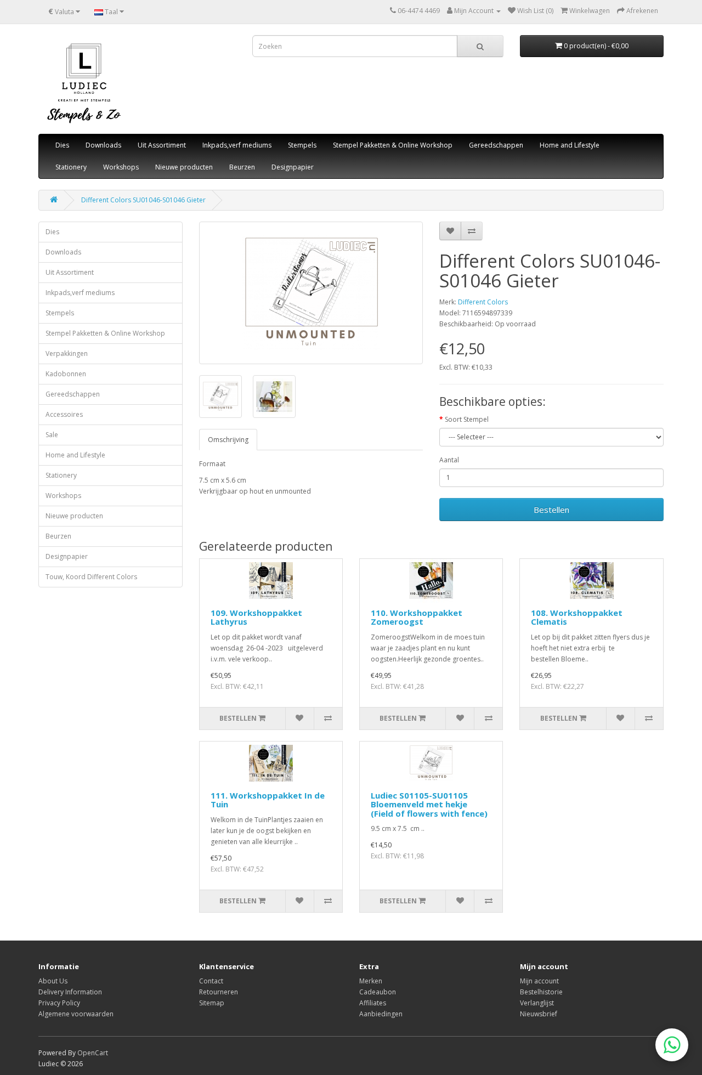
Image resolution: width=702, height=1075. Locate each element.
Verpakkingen (67, 353)
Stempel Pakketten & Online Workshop (392, 145)
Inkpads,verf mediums (236, 145)
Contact (211, 981)
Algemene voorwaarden (76, 1014)
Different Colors (483, 302)
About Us (52, 981)
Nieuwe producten (184, 167)
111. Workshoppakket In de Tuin (268, 800)
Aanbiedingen (381, 1014)
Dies (62, 145)
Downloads (103, 145)
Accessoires (64, 414)
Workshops (121, 167)
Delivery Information (70, 992)
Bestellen (551, 509)
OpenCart (92, 1052)
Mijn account (539, 981)
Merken (370, 981)
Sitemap (211, 1003)
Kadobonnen (66, 373)
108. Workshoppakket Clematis (576, 617)
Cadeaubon (377, 992)
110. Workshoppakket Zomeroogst (416, 617)
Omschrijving (228, 439)
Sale (52, 434)
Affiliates (372, 1003)
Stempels (302, 145)
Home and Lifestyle (569, 145)
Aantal (449, 460)
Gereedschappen (496, 145)
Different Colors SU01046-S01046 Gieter (143, 200)
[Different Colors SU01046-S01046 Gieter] (311, 293)
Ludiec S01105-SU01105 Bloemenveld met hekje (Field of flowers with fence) (429, 804)
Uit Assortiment (162, 145)
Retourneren (218, 992)
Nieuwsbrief (538, 1014)
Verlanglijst (537, 1003)
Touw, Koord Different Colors (91, 576)
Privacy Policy (59, 1003)
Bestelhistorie (541, 992)
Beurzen (242, 167)
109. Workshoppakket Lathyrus (256, 617)
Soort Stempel (467, 419)
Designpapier (292, 167)
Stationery (71, 167)
